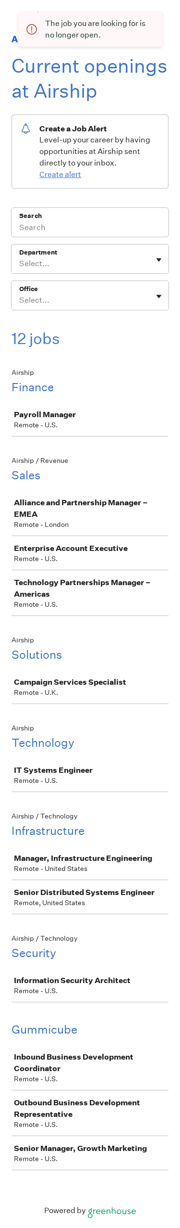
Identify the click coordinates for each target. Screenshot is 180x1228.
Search (30, 216)
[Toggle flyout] (159, 260)
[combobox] (20, 263)
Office (28, 289)
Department (38, 252)
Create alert (60, 174)
